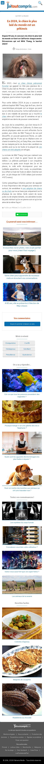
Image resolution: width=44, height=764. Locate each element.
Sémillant (27, 349)
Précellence (10, 354)
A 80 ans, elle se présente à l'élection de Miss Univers (22, 304)
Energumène (11, 343)
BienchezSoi (27, 747)
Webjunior (37, 747)
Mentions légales (9, 734)
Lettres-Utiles (14, 747)
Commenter (23, 214)
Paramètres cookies (17, 737)
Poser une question (22, 740)
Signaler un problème (34, 737)
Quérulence (27, 354)
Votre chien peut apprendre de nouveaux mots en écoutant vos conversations (22, 276)
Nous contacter (23, 734)
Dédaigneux (10, 349)
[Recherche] (40, 2)
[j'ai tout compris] (22, 5)
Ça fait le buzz (21, 16)
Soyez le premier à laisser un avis (22, 324)
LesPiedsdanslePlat (22, 753)
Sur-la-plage (9, 750)
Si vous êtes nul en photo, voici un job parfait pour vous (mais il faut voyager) (22, 249)
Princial (4, 747)
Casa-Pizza (34, 750)
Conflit (27, 343)
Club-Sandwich (22, 750)
